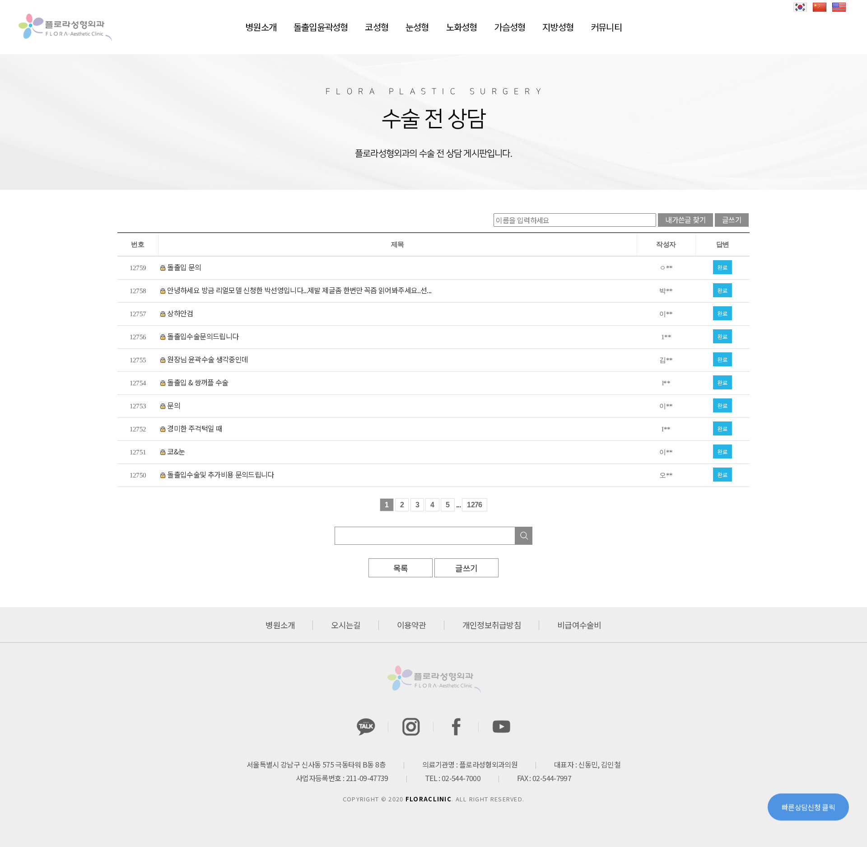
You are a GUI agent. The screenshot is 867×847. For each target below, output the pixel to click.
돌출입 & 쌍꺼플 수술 (197, 382)
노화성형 (461, 26)
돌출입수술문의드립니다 (202, 336)
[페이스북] (456, 727)
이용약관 (411, 625)
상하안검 (179, 313)
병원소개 (260, 26)
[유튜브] (501, 727)
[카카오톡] (365, 727)
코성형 (376, 26)
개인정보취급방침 (491, 625)
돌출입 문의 (183, 267)
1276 (474, 505)
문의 (173, 405)
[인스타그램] (411, 727)
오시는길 (345, 625)
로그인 (805, 26)
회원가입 (836, 26)
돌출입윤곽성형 (321, 26)
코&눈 (175, 451)
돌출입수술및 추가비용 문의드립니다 (220, 474)
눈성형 (417, 26)
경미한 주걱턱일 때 (194, 428)
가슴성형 (509, 26)
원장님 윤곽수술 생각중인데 (207, 359)
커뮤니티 (606, 26)
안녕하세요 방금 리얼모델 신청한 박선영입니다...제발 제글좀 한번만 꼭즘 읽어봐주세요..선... (298, 290)
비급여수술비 (579, 625)
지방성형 (557, 26)
